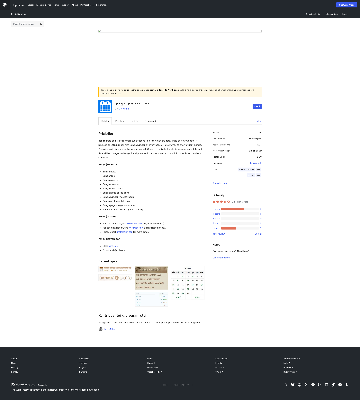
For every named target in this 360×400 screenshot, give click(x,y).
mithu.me (113, 246)
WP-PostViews (134, 223)
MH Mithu (123, 108)
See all (258, 233)
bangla (242, 169)
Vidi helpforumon (221, 257)
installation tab (124, 231)
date (258, 169)
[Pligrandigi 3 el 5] (164, 269)
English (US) (256, 163)
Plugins (82, 367)
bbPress (289, 367)
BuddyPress (290, 372)
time (258, 175)
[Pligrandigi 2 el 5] (128, 278)
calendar (250, 169)
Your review (219, 233)
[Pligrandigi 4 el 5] (164, 295)
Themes (83, 363)
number (251, 175)
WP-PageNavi (136, 227)
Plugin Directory (18, 14)
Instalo (134, 121)
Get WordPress (347, 5)
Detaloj (105, 121)
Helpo (259, 121)
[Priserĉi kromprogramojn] (41, 24)
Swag (219, 372)
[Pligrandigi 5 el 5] (200, 269)
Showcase (84, 358)
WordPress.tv (154, 372)
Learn (150, 358)
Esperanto (42, 385)
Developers (152, 367)
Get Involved (221, 358)
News (13, 363)
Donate (220, 367)
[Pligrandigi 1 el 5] (128, 269)
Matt (287, 363)
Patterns (83, 372)
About (14, 358)
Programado (151, 121)
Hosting (14, 367)
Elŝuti (257, 106)
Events (218, 363)
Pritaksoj (119, 121)
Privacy (14, 372)
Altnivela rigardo (221, 183)
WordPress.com (292, 358)
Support (151, 363)
